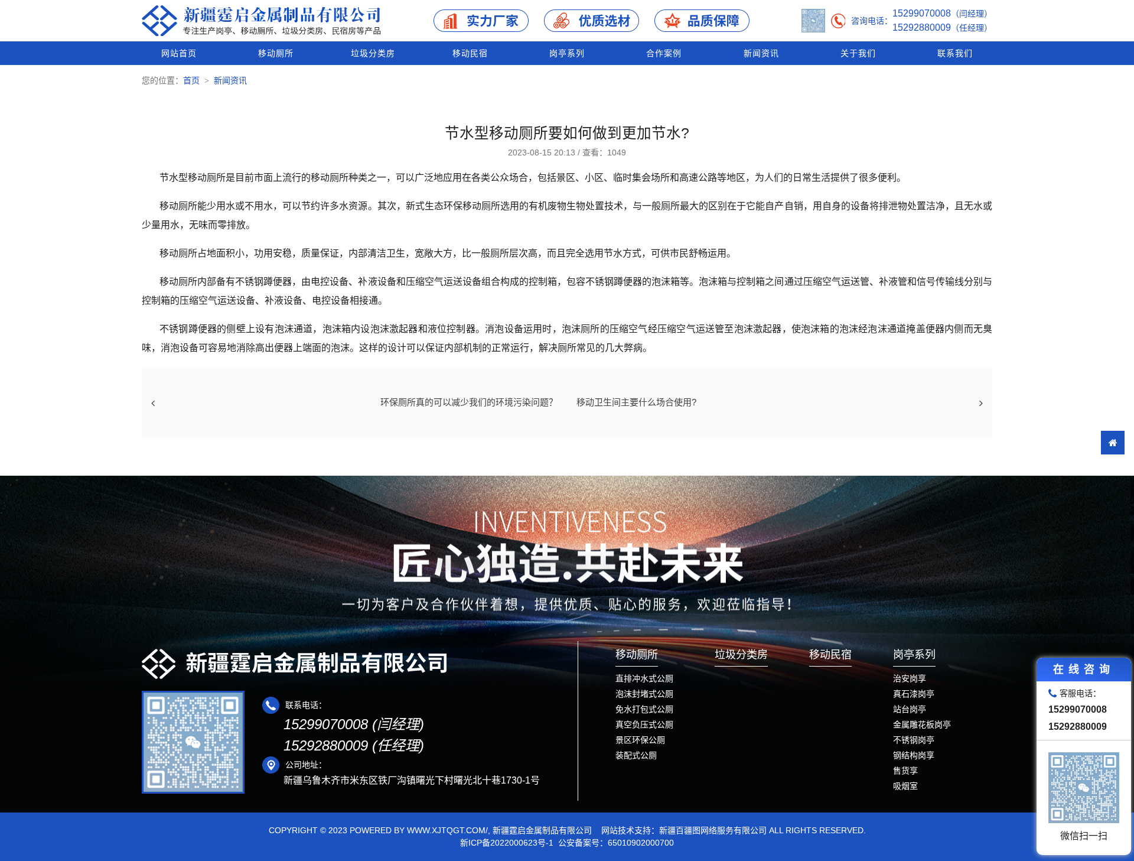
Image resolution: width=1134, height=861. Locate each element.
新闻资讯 (761, 53)
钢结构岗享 (913, 755)
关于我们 (858, 53)
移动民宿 (470, 53)
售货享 (905, 770)
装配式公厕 (636, 755)
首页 (191, 80)
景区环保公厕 (640, 740)
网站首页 (179, 53)
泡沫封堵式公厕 (644, 693)
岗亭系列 (567, 53)
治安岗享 (909, 678)
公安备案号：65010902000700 (616, 842)
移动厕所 (276, 53)
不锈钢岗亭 (913, 740)
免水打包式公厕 (644, 709)
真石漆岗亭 (913, 693)
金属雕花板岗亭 (922, 724)
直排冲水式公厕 (644, 678)
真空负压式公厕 (644, 724)
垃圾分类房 (373, 53)
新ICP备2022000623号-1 (506, 842)
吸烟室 (905, 786)
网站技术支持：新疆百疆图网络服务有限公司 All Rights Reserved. (733, 830)
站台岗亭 (909, 709)
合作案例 (664, 53)
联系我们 (955, 53)
